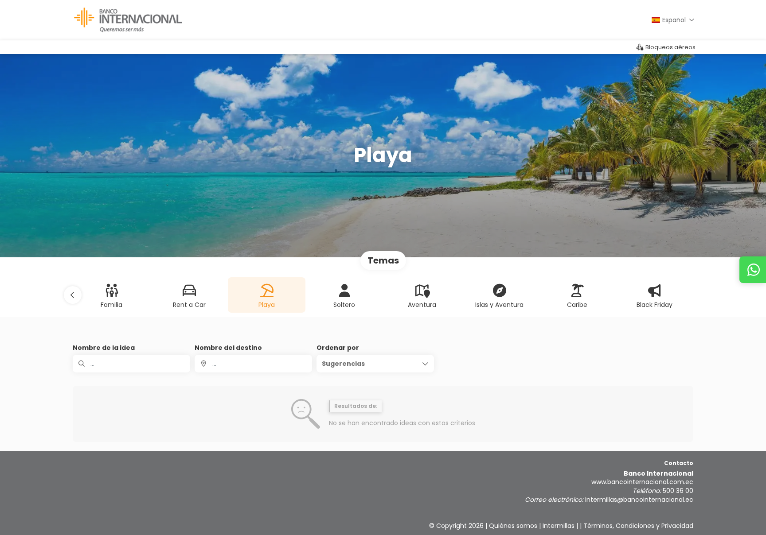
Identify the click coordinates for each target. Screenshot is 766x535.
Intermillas (558, 525)
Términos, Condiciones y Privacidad (638, 525)
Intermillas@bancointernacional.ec (639, 499)
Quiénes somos (513, 525)
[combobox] (253, 363)
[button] (73, 295)
